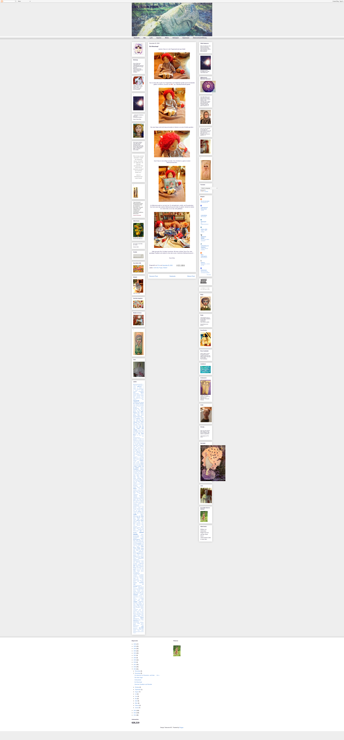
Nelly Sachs (138, 540)
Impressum (185, 37)
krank (143, 502)
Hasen (142, 485)
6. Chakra (135, 390)
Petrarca (134, 553)
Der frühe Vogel (139, 677)
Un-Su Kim (141, 610)
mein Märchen (136, 525)
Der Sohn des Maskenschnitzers (138, 436)
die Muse (140, 440)
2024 (135, 648)
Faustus (142, 456)
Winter (134, 624)
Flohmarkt (142, 459)
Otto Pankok (136, 546)
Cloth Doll (155, 267)
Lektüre (142, 508)
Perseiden (138, 552)
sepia (143, 579)
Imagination (135, 494)
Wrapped (135, 629)
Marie (142, 517)
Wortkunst (135, 628)
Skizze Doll (136, 581)
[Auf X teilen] (180, 265)
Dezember (140, 438)
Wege (142, 619)
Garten (137, 467)
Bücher (138, 419)
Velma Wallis (136, 611)
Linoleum (135, 511)
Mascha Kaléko (140, 520)
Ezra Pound (138, 453)
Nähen (142, 539)
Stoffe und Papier (140, 593)
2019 (135, 660)
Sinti (140, 580)
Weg (139, 619)
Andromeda (138, 397)
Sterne (139, 591)
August (137, 405)
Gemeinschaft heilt (140, 470)
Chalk (139, 422)
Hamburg (139, 478)
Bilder (139, 411)
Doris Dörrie (135, 446)
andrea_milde (204, 229)
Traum (134, 608)
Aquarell (136, 401)
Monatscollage (136, 535)
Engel (138, 451)
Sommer (135, 582)
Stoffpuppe (135, 594)
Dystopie (139, 447)
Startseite (137, 37)
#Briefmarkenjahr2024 (137, 384)
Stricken (142, 594)
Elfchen (142, 448)
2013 (135, 712)
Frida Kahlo (141, 465)
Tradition (142, 607)
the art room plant (205, 201)
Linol (143, 510)
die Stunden (135, 444)
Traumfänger (135, 609)
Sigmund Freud (136, 580)
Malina (134, 517)
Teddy (134, 600)
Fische (137, 459)
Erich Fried (141, 451)
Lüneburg (142, 512)
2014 (135, 710)
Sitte (143, 580)
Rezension (135, 564)
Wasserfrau (135, 619)
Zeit (143, 629)
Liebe (142, 509)
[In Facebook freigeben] (182, 265)
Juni (137, 499)
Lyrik (151, 37)
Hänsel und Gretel (136, 484)
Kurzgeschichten (136, 506)
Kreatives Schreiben (137, 503)
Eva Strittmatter (137, 452)
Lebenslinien (204, 215)
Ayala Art (135, 406)
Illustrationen (141, 493)
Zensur (134, 630)
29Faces (139, 386)
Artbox (134, 405)
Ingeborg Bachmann (138, 495)
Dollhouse (135, 445)
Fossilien (142, 461)
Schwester (141, 576)
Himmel (138, 492)
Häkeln (134, 478)
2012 (135, 715)
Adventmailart (136, 393)
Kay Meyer (135, 501)
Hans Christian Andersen (138, 482)
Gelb (134, 470)
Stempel (138, 590)
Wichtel (134, 623)
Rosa (143, 565)
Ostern (142, 545)
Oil (143, 542)
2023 (135, 651)
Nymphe (140, 542)
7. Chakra (141, 390)
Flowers (142, 460)
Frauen (142, 463)
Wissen (142, 624)
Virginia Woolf (136, 615)
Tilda (138, 604)
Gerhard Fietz (141, 471)
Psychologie (138, 557)
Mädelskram (135, 516)
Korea (140, 502)
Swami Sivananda (137, 215)
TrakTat (202, 210)
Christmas (135, 424)
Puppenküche (136, 559)
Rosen (134, 567)
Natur (134, 540)
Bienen (134, 411)
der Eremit (139, 435)
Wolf (143, 625)
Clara (142, 424)
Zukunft (138, 631)
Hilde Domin (135, 491)
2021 (135, 655)
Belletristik (135, 409)
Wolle (142, 626)
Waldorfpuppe (136, 618)
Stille (140, 592)
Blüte (139, 415)
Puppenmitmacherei (137, 560)
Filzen (134, 459)
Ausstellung (141, 405)
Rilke (134, 565)
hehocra (203, 262)
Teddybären (141, 601)
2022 (135, 653)
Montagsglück (136, 537)
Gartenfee (142, 467)
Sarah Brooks (140, 571)
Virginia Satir (141, 614)
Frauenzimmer (136, 465)
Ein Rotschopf (138, 682)
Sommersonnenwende (137, 585)
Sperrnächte (141, 588)
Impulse (158, 37)
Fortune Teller (136, 461)
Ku (143, 503)
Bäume (142, 407)
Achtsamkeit (141, 391)
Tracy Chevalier (136, 607)
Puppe (161, 267)
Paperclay (138, 549)
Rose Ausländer (140, 566)
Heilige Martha (140, 487)
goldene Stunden (140, 474)
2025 (135, 646)
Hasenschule (135, 486)
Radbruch (138, 561)
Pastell (142, 549)
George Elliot (135, 471)
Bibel (143, 410)
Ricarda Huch (141, 564)
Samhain (138, 570)
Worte (167, 37)
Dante (140, 431)
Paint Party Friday (138, 547)
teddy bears (141, 600)
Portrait (134, 556)
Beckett (142, 408)
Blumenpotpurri (204, 257)
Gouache (142, 476)
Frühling (135, 466)
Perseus (142, 552)
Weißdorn (142, 622)
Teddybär (135, 601)
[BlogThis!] (179, 265)
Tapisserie (135, 599)
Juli (136, 694)
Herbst (135, 488)
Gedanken (135, 469)
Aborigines (135, 391)
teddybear (135, 602)
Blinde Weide (140, 414)
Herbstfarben (141, 488)
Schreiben (141, 575)
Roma (137, 565)
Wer (144, 37)
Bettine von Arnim (137, 410)
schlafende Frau (136, 574)
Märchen (138, 517)
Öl (137, 544)
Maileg (142, 516)
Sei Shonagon (140, 578)
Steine (134, 590)
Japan (134, 499)
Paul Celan (135, 550)
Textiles (139, 602)
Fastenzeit (135, 456)
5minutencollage (140, 389)
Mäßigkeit (135, 521)
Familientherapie (141, 455)
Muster (142, 538)
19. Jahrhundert (139, 385)
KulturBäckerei (136, 504)
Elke (136, 449)
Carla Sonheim (136, 421)
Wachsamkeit (203, 216)
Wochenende (136, 625)
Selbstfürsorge (136, 579)
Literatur (139, 511)
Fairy (141, 454)
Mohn (142, 534)
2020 (135, 657)
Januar (142, 498)
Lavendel (138, 508)
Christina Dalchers (140, 423)
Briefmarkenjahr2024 (137, 416)
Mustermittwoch (136, 539)
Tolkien (139, 606)
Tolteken (142, 606)
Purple (142, 560)
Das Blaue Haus (145, 7)
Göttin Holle (136, 476)
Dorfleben (142, 445)
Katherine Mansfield (140, 500)
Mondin (142, 535)
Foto (134, 462)
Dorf (138, 445)
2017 (135, 664)
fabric (143, 453)
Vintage (137, 614)
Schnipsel (176, 37)
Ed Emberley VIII (204, 202)
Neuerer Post (153, 276)
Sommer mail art (138, 583)
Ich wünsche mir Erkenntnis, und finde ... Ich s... (147, 675)
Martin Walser (136, 518)
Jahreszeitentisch (136, 498)
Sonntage (135, 586)
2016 (135, 666)
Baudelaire (135, 407)
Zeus (139, 630)
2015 (135, 669)
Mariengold (203, 221)
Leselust (134, 509)
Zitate (142, 630)
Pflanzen (138, 553)
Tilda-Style (135, 606)
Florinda (135, 460)
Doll (143, 444)
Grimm (134, 477)
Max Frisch (141, 521)
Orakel (139, 545)
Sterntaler (137, 592)
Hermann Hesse (136, 490)
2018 (135, 662)
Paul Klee (141, 550)
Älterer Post (191, 276)
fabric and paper (136, 454)
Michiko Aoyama (140, 527)
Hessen (142, 490)
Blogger (181, 727)
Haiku (142, 477)
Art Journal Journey (138, 403)
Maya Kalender (136, 522)
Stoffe (134, 593)
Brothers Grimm (136, 417)
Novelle (137, 541)
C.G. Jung (135, 420)
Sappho (134, 571)
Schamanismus (136, 572)
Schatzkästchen (136, 573)
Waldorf (165, 267)
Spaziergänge (135, 588)
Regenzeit (141, 563)
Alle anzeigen (209, 274)
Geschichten (141, 473)
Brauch (142, 415)
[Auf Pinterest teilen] (184, 265)
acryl (134, 392)
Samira (142, 570)
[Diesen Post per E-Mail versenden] (177, 265)
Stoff (143, 592)
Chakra (142, 421)
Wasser (142, 618)
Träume (142, 608)
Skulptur (142, 581)
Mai (139, 516)
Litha (143, 511)
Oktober (134, 544)
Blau (139, 412)
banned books (141, 406)
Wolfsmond (135, 626)
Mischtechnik (141, 529)
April (143, 399)
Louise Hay (136, 512)
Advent (142, 392)
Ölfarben (140, 544)
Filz (143, 457)
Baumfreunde (136, 408)
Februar (134, 457)
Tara (139, 599)
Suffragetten (135, 595)
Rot (143, 568)
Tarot (142, 599)
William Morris (140, 623)
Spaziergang (141, 587)
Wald (134, 617)
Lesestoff (139, 509)
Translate (206, 191)
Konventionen (135, 502)
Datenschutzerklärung (200, 37)
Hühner (142, 492)
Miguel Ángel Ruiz (137, 528)
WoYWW (141, 628)
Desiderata (135, 438)
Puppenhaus (141, 558)
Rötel (134, 570)
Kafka (140, 499)
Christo (139, 424)
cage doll (141, 420)
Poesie (142, 553)
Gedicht (142, 469)
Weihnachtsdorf (136, 622)
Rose (134, 566)
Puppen (134, 558)
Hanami (136, 479)
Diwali (140, 444)
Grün (139, 477)
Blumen (134, 415)
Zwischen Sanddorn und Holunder (143, 684)
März (138, 519)
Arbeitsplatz (135, 402)
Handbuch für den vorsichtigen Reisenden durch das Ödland (138, 480)
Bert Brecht (141, 409)
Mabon (142, 514)
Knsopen (142, 501)
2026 (135, 644)
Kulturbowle (204, 270)
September (138, 689)
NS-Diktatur (135, 542)
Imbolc (142, 494)
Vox (143, 616)
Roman (139, 565)
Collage (135, 430)
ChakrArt (135, 422)
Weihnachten (136, 620)
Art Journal (141, 402)
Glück (134, 474)
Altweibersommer (140, 394)
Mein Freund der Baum (138, 524)
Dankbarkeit (135, 431)
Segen (134, 578)
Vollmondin (140, 616)
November (141, 541)
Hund (134, 493)
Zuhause (135, 631)
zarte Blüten (139, 629)
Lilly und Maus (136, 510)
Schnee (142, 574)
